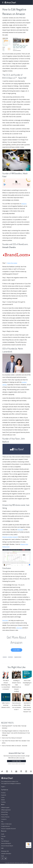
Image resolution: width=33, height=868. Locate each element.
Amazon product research (10, 537)
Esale (2, 856)
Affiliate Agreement (6, 810)
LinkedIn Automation (6, 853)
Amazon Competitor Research (8, 828)
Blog (2, 838)
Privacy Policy (4, 814)
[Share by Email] (16, 771)
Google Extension (5, 826)
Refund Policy (4, 812)
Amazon (23, 204)
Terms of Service (5, 817)
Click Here (16, 650)
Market (3, 799)
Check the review (12, 263)
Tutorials (3, 836)
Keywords (3, 795)
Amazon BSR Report (6, 843)
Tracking (3, 802)
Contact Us (3, 819)
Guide (2, 834)
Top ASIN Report (5, 841)
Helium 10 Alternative (6, 824)
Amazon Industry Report (7, 845)
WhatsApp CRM (5, 851)
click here (19, 628)
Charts (2, 797)
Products (3, 792)
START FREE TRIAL (16, 761)
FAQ (2, 821)
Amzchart (20, 529)
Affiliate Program (5, 807)
